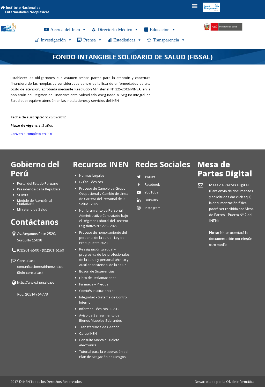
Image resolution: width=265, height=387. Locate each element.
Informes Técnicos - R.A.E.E (100, 308)
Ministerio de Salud (32, 209)
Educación (160, 29)
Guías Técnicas (91, 182)
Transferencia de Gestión (99, 327)
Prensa (89, 39)
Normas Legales (92, 175)
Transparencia (166, 39)
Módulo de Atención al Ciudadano (34, 202)
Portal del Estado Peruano (37, 183)
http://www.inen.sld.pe (35, 282)
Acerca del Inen (65, 29)
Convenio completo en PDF (32, 133)
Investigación (53, 39)
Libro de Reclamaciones (98, 277)
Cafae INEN (88, 333)
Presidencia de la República (39, 189)
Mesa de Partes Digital (224, 169)
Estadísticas (124, 39)
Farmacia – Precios (93, 284)
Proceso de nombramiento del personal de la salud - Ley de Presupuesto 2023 (103, 237)
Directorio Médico (115, 29)
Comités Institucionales (97, 290)
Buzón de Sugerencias (97, 271)
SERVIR (22, 194)
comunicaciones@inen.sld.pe (40, 266)
